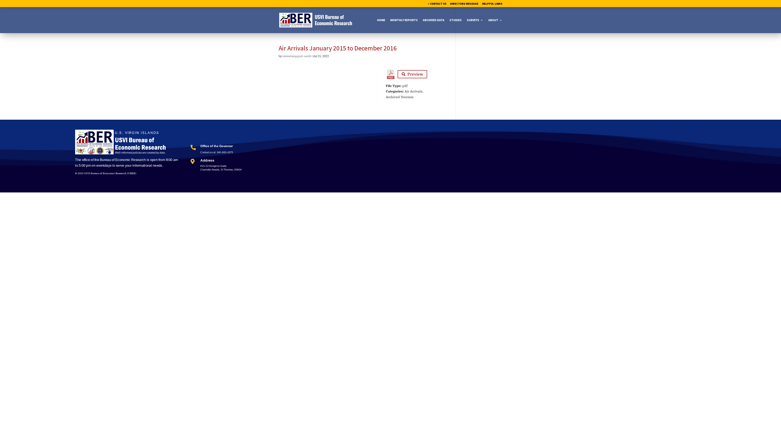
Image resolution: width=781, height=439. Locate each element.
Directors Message (464, 3)
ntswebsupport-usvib (296, 56)
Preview (415, 74)
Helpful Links (492, 3)
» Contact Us (437, 3)
